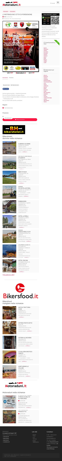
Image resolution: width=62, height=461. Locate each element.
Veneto (45, 101)
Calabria (45, 77)
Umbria (45, 99)
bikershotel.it (6, 438)
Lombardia (46, 85)
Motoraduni (5, 11)
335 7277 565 (6, 85)
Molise (45, 88)
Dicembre (46, 53)
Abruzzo (45, 75)
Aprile (45, 58)
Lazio (45, 83)
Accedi (53, 3)
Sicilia (45, 95)
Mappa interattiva (20, 119)
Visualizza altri (8, 275)
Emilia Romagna (47, 80)
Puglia (45, 91)
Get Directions (9, 118)
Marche (45, 87)
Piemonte (46, 89)
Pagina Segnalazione (36, 441)
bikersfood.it (6, 440)
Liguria (45, 84)
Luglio (45, 62)
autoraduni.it (6, 436)
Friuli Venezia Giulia (8, 108)
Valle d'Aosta (46, 100)
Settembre (46, 49)
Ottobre (45, 50)
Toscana (45, 96)
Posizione (11, 77)
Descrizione (5, 77)
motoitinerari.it (6, 442)
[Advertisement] (50, 114)
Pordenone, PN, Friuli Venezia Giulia (12, 18)
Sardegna (46, 93)
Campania (46, 79)
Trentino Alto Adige (48, 97)
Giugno (45, 61)
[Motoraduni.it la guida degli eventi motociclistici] (12, 3)
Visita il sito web (15, 85)
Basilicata (46, 76)
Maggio (45, 59)
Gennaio (45, 54)
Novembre (46, 51)
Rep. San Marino (47, 92)
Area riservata (35, 438)
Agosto (45, 47)
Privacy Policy (34, 435)
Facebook (6, 88)
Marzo (45, 57)
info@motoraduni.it (54, 441)
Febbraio (45, 55)
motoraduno (12, 11)
